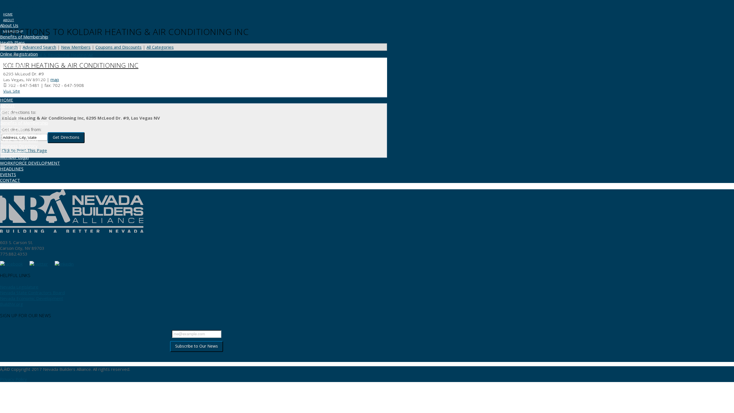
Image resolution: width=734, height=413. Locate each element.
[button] (24, 5)
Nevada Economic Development (31, 298)
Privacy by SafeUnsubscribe (196, 357)
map (54, 79)
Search (11, 47)
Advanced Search (39, 47)
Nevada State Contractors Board (32, 292)
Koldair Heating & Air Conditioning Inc (70, 65)
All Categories (160, 47)
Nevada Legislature (19, 287)
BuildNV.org (11, 304)
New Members (76, 47)
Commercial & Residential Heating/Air (56, 55)
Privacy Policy (13, 379)
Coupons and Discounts (118, 47)
